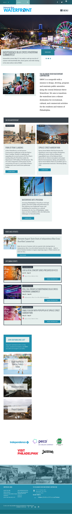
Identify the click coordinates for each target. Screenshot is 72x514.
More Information (52, 279)
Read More (23, 255)
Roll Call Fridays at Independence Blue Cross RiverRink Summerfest (40, 290)
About (5, 2)
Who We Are (7, 490)
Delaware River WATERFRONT (18, 9)
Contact (6, 495)
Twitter (32, 507)
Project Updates (18, 409)
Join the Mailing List (9, 497)
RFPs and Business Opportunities (23, 493)
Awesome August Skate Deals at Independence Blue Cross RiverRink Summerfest (39, 240)
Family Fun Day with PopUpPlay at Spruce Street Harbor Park (41, 311)
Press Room (7, 492)
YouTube (38, 507)
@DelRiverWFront (47, 497)
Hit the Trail (48, 52)
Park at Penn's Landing (14, 147)
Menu (65, 11)
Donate (20, 496)
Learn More (11, 171)
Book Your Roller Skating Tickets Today (17, 364)
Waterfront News (17, 386)
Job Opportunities (23, 490)
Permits (20, 495)
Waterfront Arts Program (32, 199)
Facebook (28, 507)
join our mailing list (16, 339)
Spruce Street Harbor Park (49, 147)
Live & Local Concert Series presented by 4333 (40, 270)
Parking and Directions (10, 493)
